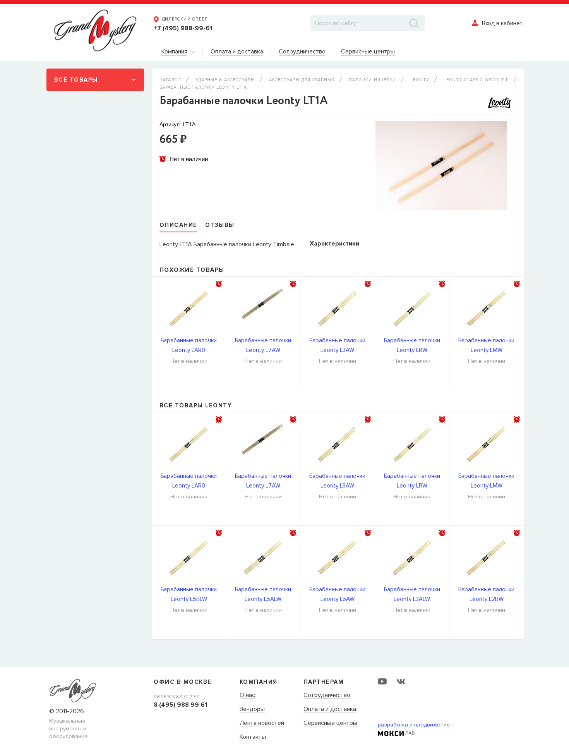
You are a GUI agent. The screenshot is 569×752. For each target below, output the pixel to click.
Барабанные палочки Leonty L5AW (337, 594)
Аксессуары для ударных (301, 79)
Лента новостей (262, 723)
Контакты (253, 737)
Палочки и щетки (372, 79)
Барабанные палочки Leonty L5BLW (189, 594)
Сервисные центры (330, 723)
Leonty (419, 79)
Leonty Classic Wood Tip (476, 79)
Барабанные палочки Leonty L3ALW (412, 594)
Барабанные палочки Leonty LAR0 (189, 345)
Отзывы (220, 224)
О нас (247, 695)
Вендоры (252, 709)
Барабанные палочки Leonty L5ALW (263, 594)
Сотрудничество (326, 695)
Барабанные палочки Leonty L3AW (337, 345)
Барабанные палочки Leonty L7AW (263, 345)
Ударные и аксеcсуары (225, 79)
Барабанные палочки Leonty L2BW (486, 594)
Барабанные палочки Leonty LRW (412, 345)
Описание (178, 224)
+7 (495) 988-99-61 (183, 28)
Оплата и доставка (329, 709)
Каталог (170, 79)
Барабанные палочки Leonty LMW (486, 345)
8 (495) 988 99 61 (180, 705)
